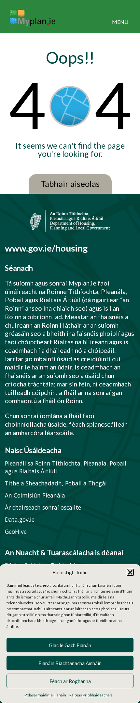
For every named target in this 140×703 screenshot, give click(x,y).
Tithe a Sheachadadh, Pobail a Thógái (56, 483)
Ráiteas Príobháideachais (91, 695)
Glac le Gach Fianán (70, 645)
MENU (120, 22)
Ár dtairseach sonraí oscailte (43, 507)
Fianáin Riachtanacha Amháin (70, 663)
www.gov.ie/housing (46, 248)
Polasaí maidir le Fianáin (45, 695)
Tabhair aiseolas (70, 184)
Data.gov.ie (20, 519)
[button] (130, 572)
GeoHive (16, 531)
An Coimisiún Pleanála (35, 495)
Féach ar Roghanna (70, 681)
